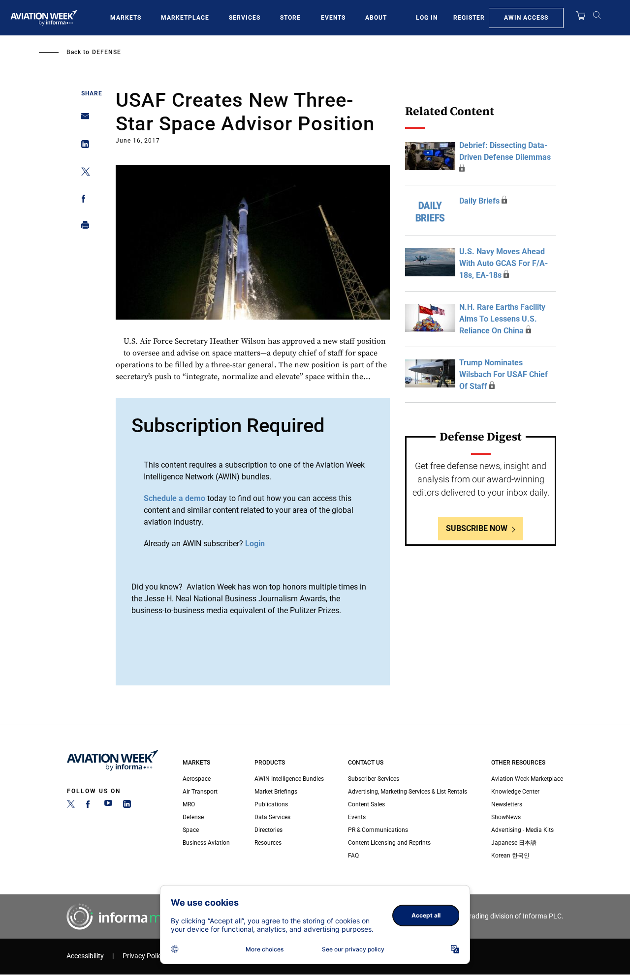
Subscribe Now (476, 528)
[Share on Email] (82, 119)
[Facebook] (90, 805)
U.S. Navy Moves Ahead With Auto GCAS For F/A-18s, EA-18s (503, 263)
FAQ (353, 855)
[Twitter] (71, 805)
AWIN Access (526, 17)
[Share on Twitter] (82, 173)
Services (244, 17)
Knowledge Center (515, 791)
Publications (271, 804)
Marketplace (185, 17)
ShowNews (506, 817)
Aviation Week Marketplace (527, 778)
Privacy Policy (144, 956)
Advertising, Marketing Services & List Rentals (407, 791)
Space (191, 830)
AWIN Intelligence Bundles (289, 778)
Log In (427, 17)
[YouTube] (108, 805)
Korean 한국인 (510, 855)
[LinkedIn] (127, 805)
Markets (125, 17)
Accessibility (85, 956)
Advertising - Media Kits (522, 830)
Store (290, 17)
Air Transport (200, 791)
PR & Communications (378, 830)
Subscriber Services (373, 778)
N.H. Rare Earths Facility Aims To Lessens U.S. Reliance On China (502, 318)
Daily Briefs (479, 201)
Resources (268, 842)
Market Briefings (275, 791)
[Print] (82, 227)
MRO (189, 804)
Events (333, 17)
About (376, 17)
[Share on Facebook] (82, 200)
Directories (268, 830)
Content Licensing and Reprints (389, 842)
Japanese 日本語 (513, 842)
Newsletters (506, 804)
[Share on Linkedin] (82, 146)
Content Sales (366, 804)
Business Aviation (206, 842)
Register (469, 17)
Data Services (272, 817)
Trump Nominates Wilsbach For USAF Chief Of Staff (503, 374)
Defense (106, 52)
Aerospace (197, 778)
